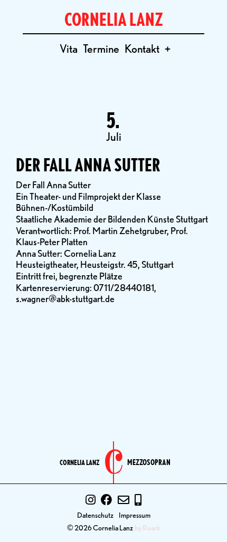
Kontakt (142, 48)
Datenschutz (95, 514)
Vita (69, 48)
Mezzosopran (149, 463)
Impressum (134, 514)
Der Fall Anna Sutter (88, 165)
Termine (101, 48)
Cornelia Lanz (80, 462)
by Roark (147, 527)
